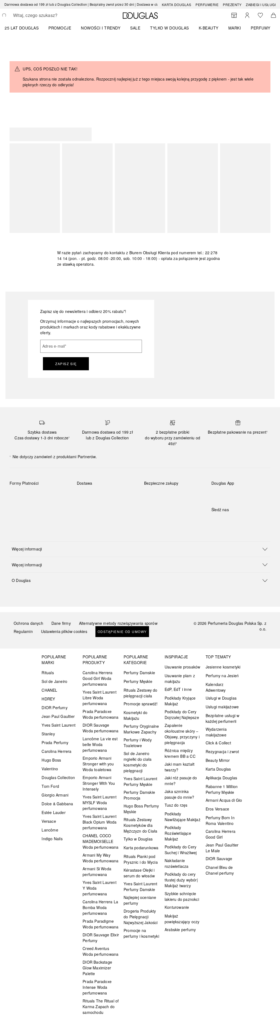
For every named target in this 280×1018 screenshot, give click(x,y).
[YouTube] (235, 521)
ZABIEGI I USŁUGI (261, 4)
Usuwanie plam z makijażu (180, 678)
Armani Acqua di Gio (224, 800)
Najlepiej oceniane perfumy (140, 900)
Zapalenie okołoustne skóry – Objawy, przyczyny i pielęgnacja (182, 734)
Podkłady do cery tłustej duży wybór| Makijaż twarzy (181, 879)
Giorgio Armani (55, 795)
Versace (49, 821)
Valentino (50, 768)
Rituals (48, 672)
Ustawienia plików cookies (64, 631)
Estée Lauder (53, 812)
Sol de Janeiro (54, 681)
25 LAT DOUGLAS (22, 28)
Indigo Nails (52, 838)
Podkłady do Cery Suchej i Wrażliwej (181, 849)
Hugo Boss (51, 760)
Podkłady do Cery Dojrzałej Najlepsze (182, 714)
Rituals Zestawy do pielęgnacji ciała (141, 693)
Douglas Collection (58, 777)
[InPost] (105, 496)
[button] (140, 549)
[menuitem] (25, 28)
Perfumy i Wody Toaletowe (138, 742)
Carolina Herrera (56, 751)
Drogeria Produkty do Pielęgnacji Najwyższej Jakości (141, 916)
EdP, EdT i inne (178, 689)
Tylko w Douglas (138, 839)
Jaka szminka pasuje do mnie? (179, 794)
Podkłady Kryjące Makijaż (180, 700)
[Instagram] (225, 521)
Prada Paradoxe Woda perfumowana (100, 714)
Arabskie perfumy (180, 929)
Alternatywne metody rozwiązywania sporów (118, 623)
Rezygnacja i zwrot (222, 751)
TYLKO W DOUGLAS (169, 28)
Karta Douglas (176, 4)
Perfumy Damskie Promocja (139, 795)
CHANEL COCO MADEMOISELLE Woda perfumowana (100, 841)
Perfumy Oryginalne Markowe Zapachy (141, 729)
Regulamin (23, 631)
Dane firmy (61, 623)
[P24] (19, 508)
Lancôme (50, 830)
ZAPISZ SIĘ (66, 363)
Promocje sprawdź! (141, 703)
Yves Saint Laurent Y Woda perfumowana (99, 888)
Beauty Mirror (218, 760)
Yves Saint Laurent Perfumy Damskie (141, 886)
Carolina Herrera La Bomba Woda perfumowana (100, 907)
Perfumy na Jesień (222, 675)
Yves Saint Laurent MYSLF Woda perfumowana (99, 802)
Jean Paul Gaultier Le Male (222, 847)
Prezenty (232, 4)
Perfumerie (207, 4)
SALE (135, 28)
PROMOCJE (59, 28)
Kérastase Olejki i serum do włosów (139, 872)
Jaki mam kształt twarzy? (179, 767)
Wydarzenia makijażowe (216, 732)
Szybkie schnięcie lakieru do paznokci (182, 896)
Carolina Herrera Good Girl (220, 834)
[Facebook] (215, 521)
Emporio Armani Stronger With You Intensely (99, 783)
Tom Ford (50, 786)
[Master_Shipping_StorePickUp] (86, 508)
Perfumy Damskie (139, 672)
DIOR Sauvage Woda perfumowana (100, 727)
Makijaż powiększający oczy (182, 918)
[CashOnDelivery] (38, 508)
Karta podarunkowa (141, 847)
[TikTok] (244, 521)
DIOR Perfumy (54, 707)
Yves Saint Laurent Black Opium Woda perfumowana (99, 821)
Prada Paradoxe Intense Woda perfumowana (97, 987)
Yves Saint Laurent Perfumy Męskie (141, 781)
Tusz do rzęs (176, 805)
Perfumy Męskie (138, 681)
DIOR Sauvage (219, 858)
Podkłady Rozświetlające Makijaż (178, 833)
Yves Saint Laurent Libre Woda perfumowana (99, 697)
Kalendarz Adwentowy (216, 687)
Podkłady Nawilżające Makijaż (182, 816)
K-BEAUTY (208, 28)
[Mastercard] (38, 496)
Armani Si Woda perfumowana (97, 871)
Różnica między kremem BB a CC (180, 753)
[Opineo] (154, 497)
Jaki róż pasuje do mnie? (181, 780)
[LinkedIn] (254, 521)
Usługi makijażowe (222, 706)
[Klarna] (19, 496)
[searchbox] (52, 15)
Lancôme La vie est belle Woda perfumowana (100, 744)
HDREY (48, 699)
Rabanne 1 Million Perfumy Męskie (222, 789)
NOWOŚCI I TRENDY (100, 28)
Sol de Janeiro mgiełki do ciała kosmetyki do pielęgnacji (137, 762)
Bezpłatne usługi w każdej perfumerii (223, 718)
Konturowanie (177, 907)
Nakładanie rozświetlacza (177, 863)
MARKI (234, 28)
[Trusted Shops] (161, 489)
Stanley (48, 733)
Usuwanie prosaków (182, 667)
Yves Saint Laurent (58, 725)
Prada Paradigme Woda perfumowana (100, 924)
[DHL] (86, 496)
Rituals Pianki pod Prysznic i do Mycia (141, 859)
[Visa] (57, 496)
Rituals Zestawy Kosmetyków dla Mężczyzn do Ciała (140, 825)
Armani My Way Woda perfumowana (100, 857)
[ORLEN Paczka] (125, 496)
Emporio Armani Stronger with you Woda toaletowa (98, 763)
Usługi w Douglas (221, 698)
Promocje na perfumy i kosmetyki (141, 933)
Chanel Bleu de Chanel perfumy (220, 870)
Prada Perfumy (55, 742)
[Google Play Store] (225, 494)
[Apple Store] (253, 494)
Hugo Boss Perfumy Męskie (141, 808)
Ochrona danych (28, 623)
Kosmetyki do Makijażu (135, 715)
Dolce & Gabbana (57, 803)
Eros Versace (217, 809)
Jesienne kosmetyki (223, 667)
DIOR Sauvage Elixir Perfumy (101, 937)
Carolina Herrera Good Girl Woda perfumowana (97, 678)
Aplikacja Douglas (221, 777)
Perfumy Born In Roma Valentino (220, 820)
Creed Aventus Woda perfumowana (100, 951)
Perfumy (260, 28)
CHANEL (49, 690)
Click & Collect (218, 742)
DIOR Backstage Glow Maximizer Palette (97, 967)
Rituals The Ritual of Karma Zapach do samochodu (101, 1006)
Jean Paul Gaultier (58, 716)
